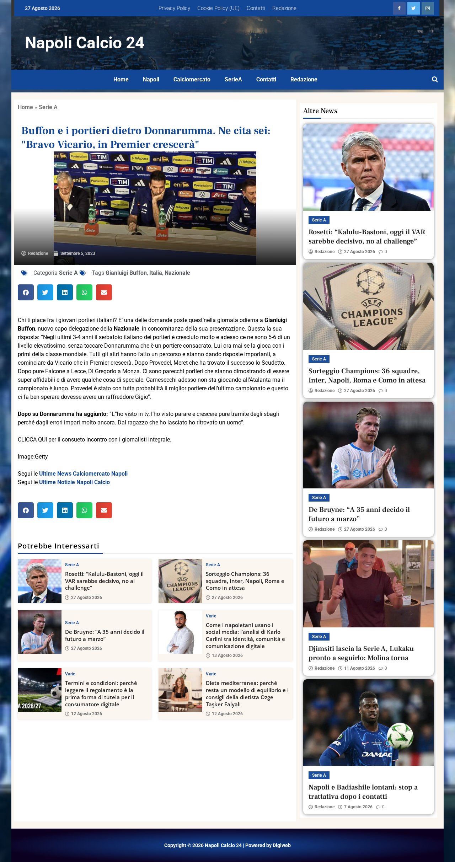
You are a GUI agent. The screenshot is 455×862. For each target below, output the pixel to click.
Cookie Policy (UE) (218, 8)
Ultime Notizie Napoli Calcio (74, 482)
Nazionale (177, 272)
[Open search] (435, 80)
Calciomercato (191, 79)
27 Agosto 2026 (86, 597)
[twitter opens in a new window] (413, 8)
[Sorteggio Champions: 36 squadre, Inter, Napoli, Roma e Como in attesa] (180, 581)
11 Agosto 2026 (359, 668)
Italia (155, 272)
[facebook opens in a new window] (399, 8)
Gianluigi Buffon (126, 272)
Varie (211, 616)
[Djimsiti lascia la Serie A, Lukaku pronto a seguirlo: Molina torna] (368, 583)
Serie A (48, 107)
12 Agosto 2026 (86, 714)
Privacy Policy (174, 8)
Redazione (284, 8)
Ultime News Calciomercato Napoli (83, 473)
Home (121, 79)
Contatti (256, 8)
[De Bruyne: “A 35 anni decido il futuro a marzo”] (39, 632)
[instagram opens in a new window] (428, 8)
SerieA (233, 79)
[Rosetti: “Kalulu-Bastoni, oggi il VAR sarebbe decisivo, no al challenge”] (39, 581)
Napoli (151, 79)
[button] (26, 292)
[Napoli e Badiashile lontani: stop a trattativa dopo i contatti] (368, 722)
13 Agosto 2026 (227, 655)
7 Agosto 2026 (358, 807)
